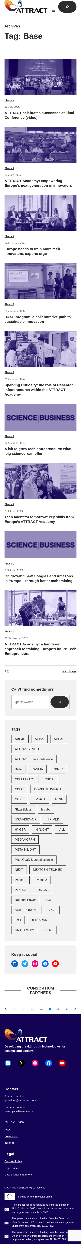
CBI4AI (49, 779)
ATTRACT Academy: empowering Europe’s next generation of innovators (38, 183)
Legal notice (12, 1167)
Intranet (9, 1142)
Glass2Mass (23, 809)
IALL (62, 829)
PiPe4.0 (20, 889)
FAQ (7, 1129)
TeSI (18, 920)
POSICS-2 (42, 889)
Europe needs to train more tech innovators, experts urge (32, 251)
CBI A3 (19, 789)
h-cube (45, 809)
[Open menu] (53, 10)
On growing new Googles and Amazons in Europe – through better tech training (39, 578)
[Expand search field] (67, 7)
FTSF (59, 799)
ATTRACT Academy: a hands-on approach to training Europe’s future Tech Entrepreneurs (40, 649)
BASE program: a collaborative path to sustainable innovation (38, 319)
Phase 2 (9, 100)
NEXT (19, 869)
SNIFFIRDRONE (26, 910)
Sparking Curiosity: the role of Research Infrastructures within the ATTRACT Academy (39, 389)
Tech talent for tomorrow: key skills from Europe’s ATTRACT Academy (39, 519)
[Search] (59, 702)
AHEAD (59, 739)
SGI (48, 899)
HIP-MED (53, 819)
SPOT (52, 910)
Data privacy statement (18, 1174)
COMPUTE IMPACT (47, 789)
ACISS (39, 739)
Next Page (69, 671)
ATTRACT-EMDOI (27, 749)
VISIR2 (48, 930)
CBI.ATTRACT (25, 779)
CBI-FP (58, 769)
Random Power (25, 899)
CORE (19, 799)
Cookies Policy (13, 1161)
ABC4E (20, 739)
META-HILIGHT (25, 849)
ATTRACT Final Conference (34, 759)
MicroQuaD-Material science (34, 859)
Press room (11, 1136)
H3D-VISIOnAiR (26, 819)
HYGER (20, 829)
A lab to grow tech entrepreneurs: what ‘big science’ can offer (38, 451)
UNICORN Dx (24, 930)
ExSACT (39, 799)
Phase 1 (20, 879)
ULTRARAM (39, 920)
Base (18, 769)
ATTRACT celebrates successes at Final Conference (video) (39, 115)
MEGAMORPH (25, 839)
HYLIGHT (42, 829)
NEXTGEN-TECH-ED (48, 869)
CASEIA (37, 769)
